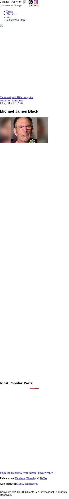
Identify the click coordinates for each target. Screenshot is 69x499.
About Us (11, 14)
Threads (30, 478)
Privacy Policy (45, 472)
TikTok (43, 478)
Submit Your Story (15, 20)
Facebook (20, 478)
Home (9, 11)
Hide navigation (25, 97)
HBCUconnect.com (27, 483)
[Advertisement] (34, 61)
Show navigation (8, 97)
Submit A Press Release (24, 472)
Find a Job (5, 472)
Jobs (8, 17)
